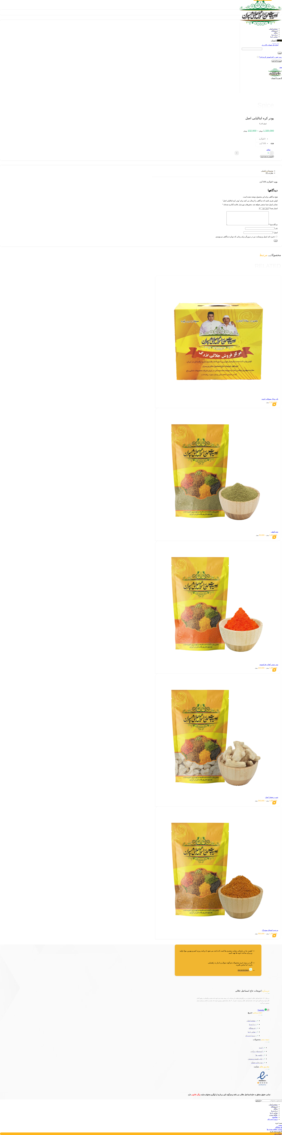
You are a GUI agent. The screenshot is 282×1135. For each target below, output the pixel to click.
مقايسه (275, 1117)
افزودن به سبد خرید (267, 156)
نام (276, 228)
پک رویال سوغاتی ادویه (270, 399)
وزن (272, 143)
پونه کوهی (274, 532)
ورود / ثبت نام (273, 1119)
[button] (274, 404)
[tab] (215, 171)
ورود (279, 53)
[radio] (260, 140)
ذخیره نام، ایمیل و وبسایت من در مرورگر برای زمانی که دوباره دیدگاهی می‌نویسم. (245, 237)
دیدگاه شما (273, 225)
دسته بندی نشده (270, 12)
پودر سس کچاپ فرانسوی (268, 664)
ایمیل (275, 232)
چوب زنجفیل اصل (271, 797)
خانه (277, 12)
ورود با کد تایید (276, 61)
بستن (280, 1125)
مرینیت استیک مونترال (270, 930)
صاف (268, 150)
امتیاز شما (273, 208)
